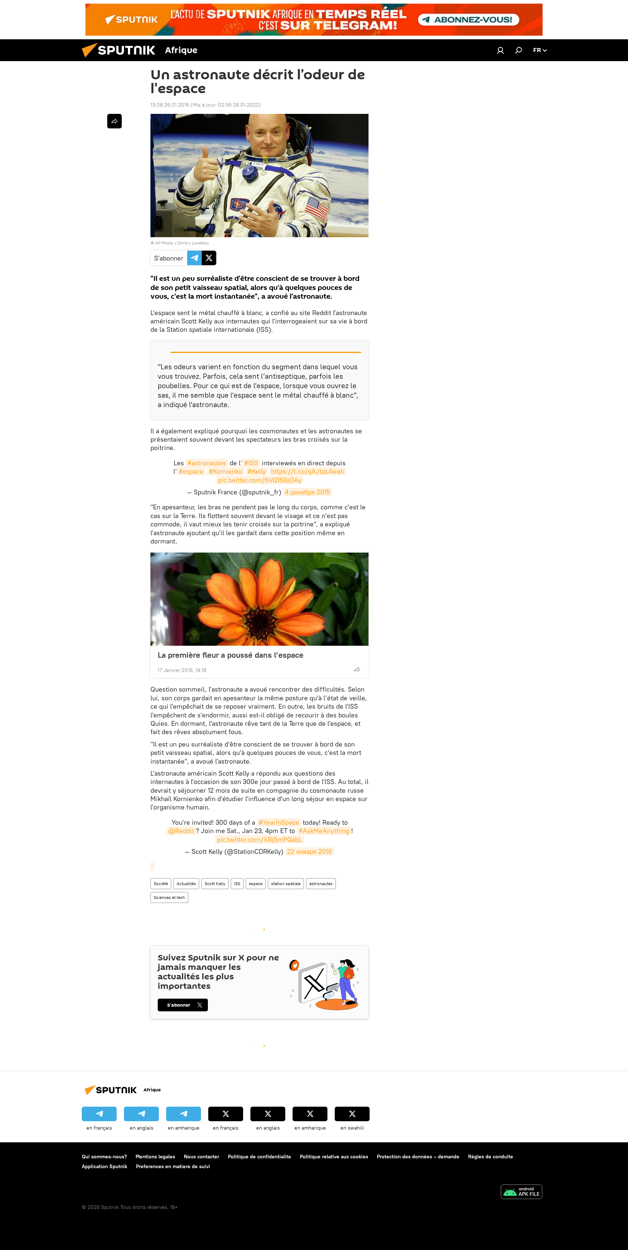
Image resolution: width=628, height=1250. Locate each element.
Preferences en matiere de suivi (173, 1166)
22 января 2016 (309, 851)
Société (161, 883)
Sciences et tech (169, 897)
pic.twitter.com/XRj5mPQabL (259, 839)
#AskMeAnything (324, 831)
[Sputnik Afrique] (121, 59)
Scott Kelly (215, 883)
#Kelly (257, 471)
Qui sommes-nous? (104, 1156)
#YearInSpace (279, 822)
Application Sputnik (104, 1166)
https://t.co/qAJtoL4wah (307, 471)
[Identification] (500, 50)
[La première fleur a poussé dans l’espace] (259, 599)
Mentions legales (155, 1156)
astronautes (321, 883)
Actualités (186, 883)
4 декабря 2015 (307, 492)
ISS (237, 883)
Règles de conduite (490, 1156)
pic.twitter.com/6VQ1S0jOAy (259, 480)
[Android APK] (521, 1193)
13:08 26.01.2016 (169, 104)
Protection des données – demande (418, 1156)
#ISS (251, 463)
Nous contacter (201, 1156)
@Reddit (181, 831)
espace (255, 883)
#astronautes (207, 463)
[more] (357, 669)
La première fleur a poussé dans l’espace (230, 655)
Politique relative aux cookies (334, 1156)
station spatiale (286, 883)
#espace (191, 471)
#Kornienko (225, 471)
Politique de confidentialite (259, 1156)
